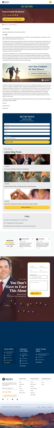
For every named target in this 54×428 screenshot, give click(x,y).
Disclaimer (44, 407)
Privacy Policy (50, 407)
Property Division (33, 388)
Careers (20, 388)
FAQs (20, 382)
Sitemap (38, 407)
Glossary (6, 24)
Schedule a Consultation (39, 73)
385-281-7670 (40, 357)
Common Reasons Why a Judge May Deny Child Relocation (20, 186)
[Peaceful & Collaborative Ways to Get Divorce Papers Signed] (27, 194)
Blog (20, 386)
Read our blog (25, 207)
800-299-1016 (8, 357)
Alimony (32, 390)
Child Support (33, 394)
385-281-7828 (24, 358)
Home (2, 24)
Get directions (7, 362)
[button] (51, 243)
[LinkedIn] (17, 399)
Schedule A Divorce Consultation (10, 395)
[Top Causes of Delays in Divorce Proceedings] (27, 159)
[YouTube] (12, 399)
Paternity (32, 386)
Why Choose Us (22, 392)
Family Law (32, 392)
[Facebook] (3, 399)
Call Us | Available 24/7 (8, 388)
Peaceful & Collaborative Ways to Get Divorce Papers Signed (20, 204)
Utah (43, 382)
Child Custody (33, 384)
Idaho (43, 384)
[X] (7, 399)
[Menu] (50, 2)
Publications (21, 384)
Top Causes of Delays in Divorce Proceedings (16, 169)
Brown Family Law (11, 406)
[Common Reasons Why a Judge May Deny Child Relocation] (27, 177)
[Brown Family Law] (5, 2)
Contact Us (21, 390)
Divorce (31, 382)
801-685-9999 (27, 7)
